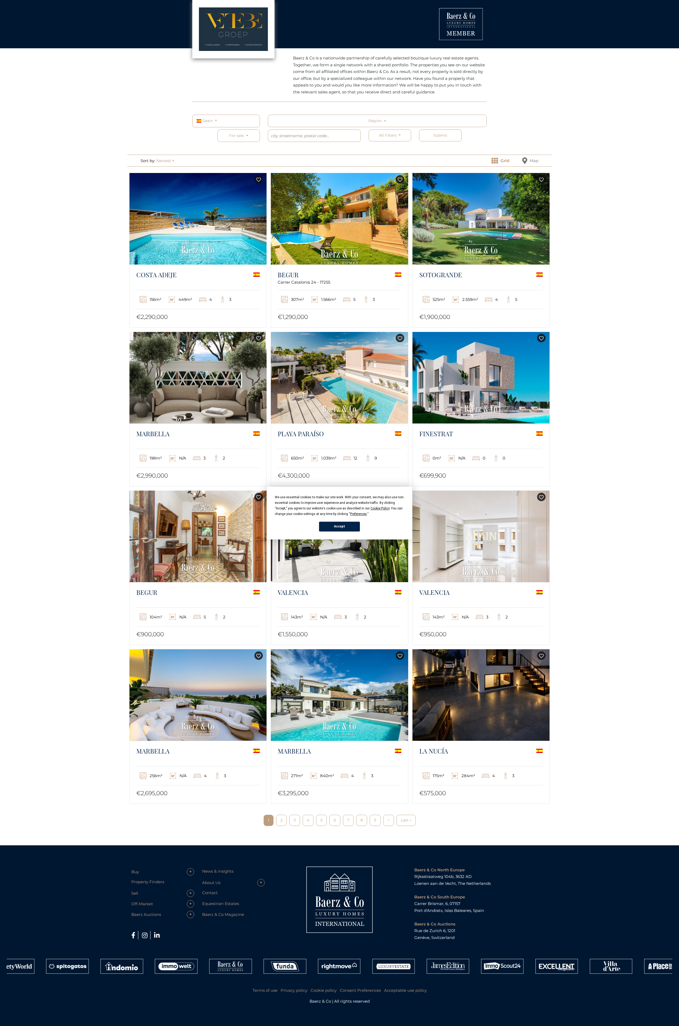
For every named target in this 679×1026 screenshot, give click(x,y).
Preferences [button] (358, 514)
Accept (339, 526)
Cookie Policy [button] (380, 508)
